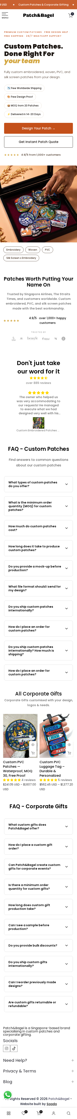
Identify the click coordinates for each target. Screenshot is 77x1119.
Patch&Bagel (58, 1099)
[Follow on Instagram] (6, 1048)
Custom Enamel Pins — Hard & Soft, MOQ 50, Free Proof (57, 766)
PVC (47, 249)
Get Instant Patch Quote (38, 142)
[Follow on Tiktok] (13, 1048)
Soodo (52, 1104)
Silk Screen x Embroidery (21, 258)
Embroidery (13, 249)
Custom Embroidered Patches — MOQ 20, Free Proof (19, 769)
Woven (32, 249)
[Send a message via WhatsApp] (7, 1095)
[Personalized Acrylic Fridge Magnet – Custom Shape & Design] (38, 423)
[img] (38, 378)
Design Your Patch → (38, 128)
